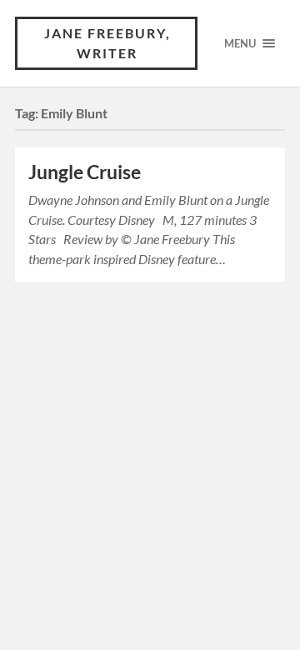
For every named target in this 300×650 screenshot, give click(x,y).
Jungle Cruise (84, 172)
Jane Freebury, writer (107, 43)
